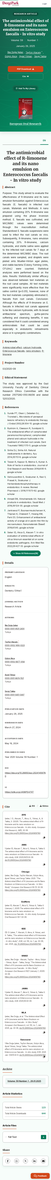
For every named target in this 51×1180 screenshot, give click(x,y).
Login (44, 4)
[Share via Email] (43, 1161)
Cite (24, 76)
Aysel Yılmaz (25, 56)
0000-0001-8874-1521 (14, 678)
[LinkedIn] (34, 1161)
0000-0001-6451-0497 (14, 695)
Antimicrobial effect (12, 347)
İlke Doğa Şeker (15, 52)
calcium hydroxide (32, 347)
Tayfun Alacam (33, 52)
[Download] (43, 1137)
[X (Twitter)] (25, 1161)
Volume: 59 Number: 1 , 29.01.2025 (24, 1081)
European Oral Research (25, 123)
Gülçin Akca (11, 56)
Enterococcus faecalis (14, 351)
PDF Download (24, 69)
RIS (33, 806)
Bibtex (45, 806)
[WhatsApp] (16, 1161)
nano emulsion (33, 351)
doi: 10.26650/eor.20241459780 (27, 944)
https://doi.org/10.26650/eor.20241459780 (22, 833)
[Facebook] (7, 1161)
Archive (7, 1069)
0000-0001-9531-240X (14, 629)
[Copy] (44, 837)
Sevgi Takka (40, 56)
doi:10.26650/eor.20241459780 (18, 860)
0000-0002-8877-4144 (15, 662)
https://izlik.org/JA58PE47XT (19, 792)
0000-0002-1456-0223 (15, 645)
